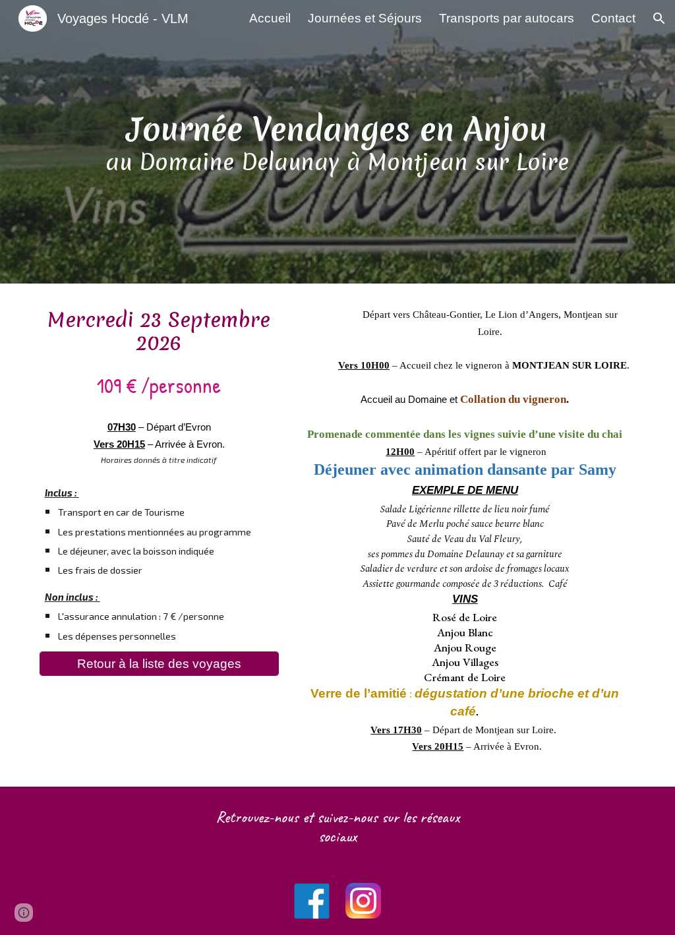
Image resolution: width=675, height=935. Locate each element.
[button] (659, 18)
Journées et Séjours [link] (365, 18)
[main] (337, 142)
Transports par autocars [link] (506, 18)
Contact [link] (613, 18)
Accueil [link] (270, 18)
